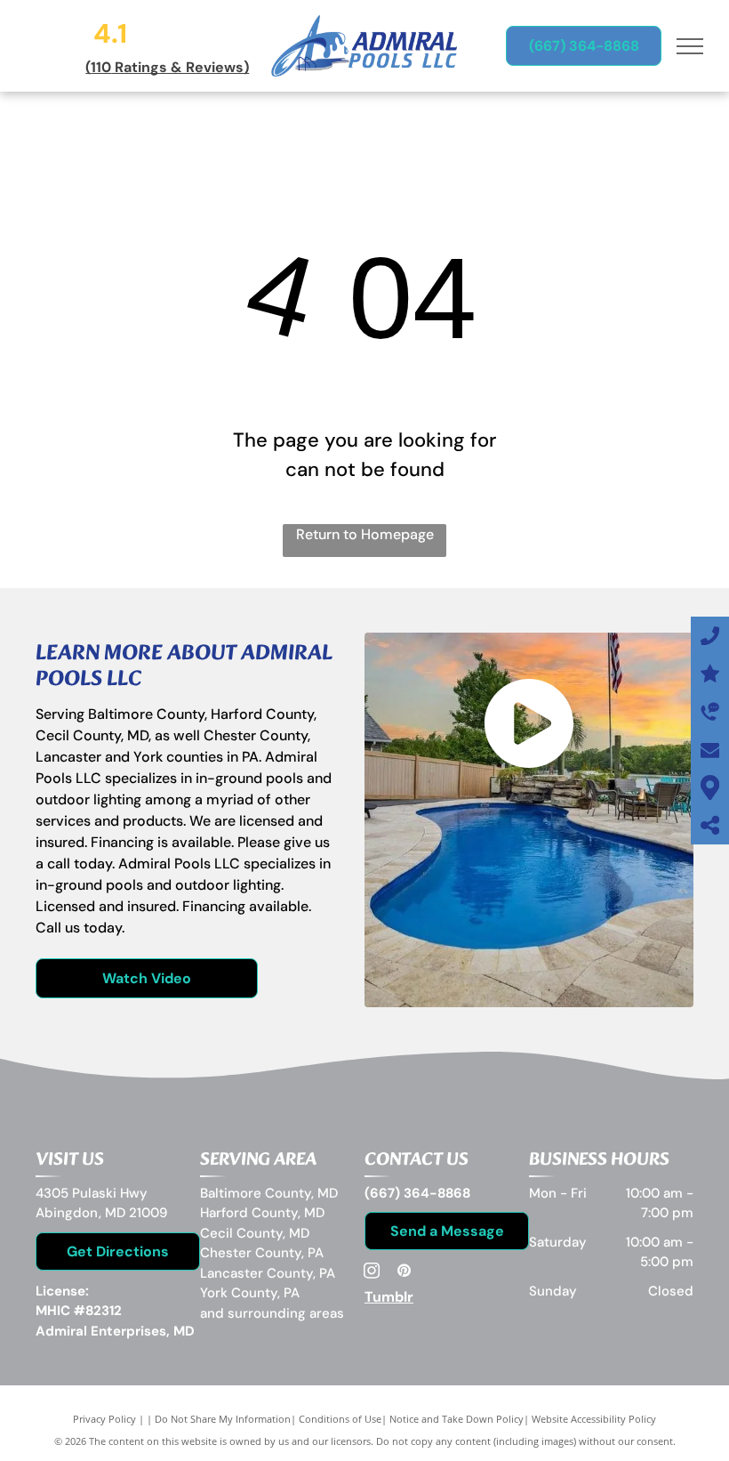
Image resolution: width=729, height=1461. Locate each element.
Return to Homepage (365, 534)
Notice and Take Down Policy (456, 1418)
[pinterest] (403, 1273)
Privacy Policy (104, 1418)
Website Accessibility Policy (594, 1418)
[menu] (690, 46)
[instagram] (371, 1273)
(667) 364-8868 (417, 1193)
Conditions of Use (340, 1418)
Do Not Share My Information (223, 1418)
